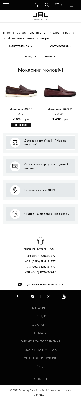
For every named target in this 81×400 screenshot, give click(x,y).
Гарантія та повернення (40, 341)
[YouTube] (63, 296)
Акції (40, 366)
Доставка (40, 325)
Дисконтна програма (40, 350)
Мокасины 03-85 (21, 109)
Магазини (40, 308)
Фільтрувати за (19, 46)
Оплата (40, 333)
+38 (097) (40, 256)
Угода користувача (40, 358)
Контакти (40, 379)
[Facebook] (17, 296)
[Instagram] (32, 296)
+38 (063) (40, 267)
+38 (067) (40, 272)
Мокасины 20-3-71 (60, 109)
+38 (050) (40, 261)
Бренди (40, 316)
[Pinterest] (48, 296)
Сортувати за (59, 46)
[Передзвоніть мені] (37, 5)
